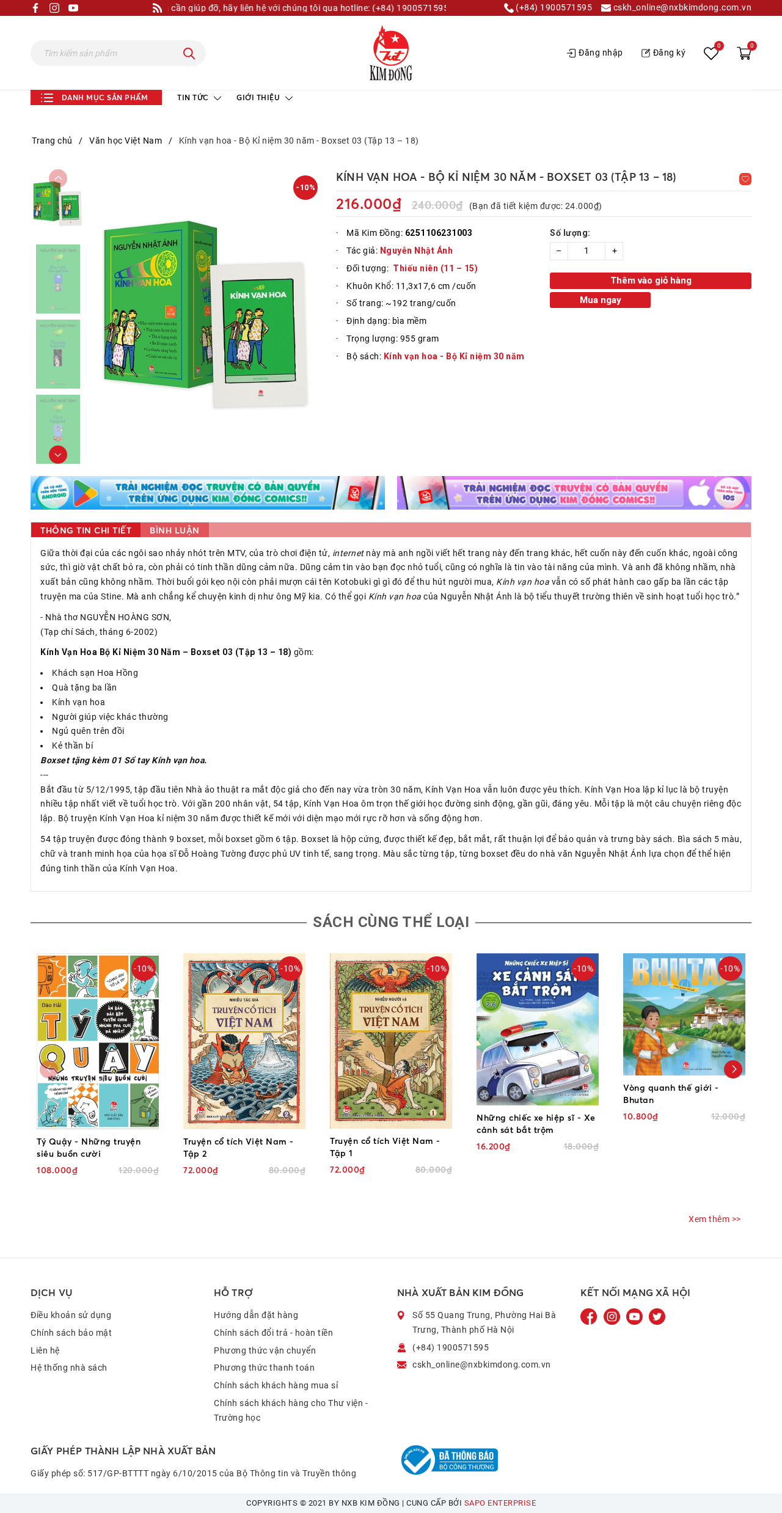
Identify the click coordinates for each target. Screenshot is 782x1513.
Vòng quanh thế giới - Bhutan (671, 1093)
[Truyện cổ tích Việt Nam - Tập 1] (391, 1041)
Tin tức (194, 97)
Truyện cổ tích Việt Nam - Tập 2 (238, 1147)
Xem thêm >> (715, 1219)
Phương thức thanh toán (264, 1367)
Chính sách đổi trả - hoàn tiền (273, 1333)
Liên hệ (45, 1350)
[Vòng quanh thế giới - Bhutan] (684, 1014)
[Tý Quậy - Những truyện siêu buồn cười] (98, 1041)
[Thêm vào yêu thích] (745, 179)
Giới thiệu (259, 97)
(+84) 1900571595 (553, 7)
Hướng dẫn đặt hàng (256, 1315)
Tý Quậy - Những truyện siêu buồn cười (89, 1147)
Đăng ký (669, 52)
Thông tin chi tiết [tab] (85, 530)
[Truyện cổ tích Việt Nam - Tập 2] (244, 1041)
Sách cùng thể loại (391, 922)
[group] (208, 316)
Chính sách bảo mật (71, 1333)
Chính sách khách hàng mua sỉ (276, 1385)
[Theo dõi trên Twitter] (657, 1316)
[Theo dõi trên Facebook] (590, 1316)
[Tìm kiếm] (189, 53)
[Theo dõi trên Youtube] (635, 1316)
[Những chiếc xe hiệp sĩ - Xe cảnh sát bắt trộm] (538, 1029)
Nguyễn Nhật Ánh (416, 250)
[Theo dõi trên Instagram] (613, 1316)
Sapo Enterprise (500, 1503)
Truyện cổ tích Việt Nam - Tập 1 (385, 1146)
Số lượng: (570, 233)
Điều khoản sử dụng (71, 1315)
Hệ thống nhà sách (69, 1367)
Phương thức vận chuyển (265, 1350)
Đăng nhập (601, 52)
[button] (58, 454)
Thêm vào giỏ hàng (651, 280)
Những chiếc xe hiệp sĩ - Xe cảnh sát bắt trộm (536, 1123)
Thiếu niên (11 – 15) (435, 268)
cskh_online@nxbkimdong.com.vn (681, 7)
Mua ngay (600, 300)
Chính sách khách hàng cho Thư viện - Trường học (291, 1410)
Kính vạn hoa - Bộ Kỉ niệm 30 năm (454, 356)
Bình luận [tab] (175, 530)
